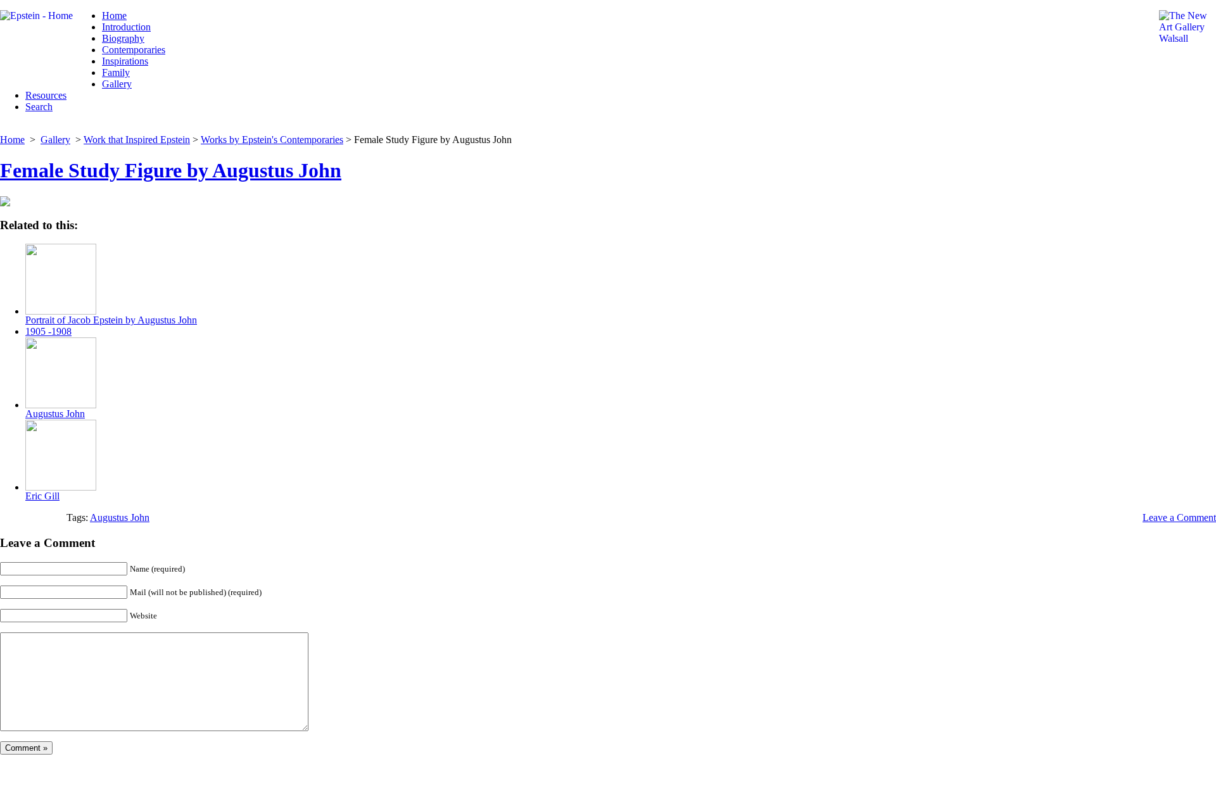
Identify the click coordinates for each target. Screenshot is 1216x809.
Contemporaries (133, 49)
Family (116, 72)
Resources (45, 95)
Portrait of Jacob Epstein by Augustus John (111, 320)
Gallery (117, 83)
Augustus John (55, 413)
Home (114, 15)
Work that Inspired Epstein (137, 139)
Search (39, 106)
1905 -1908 (48, 331)
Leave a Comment (1179, 517)
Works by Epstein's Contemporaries (272, 139)
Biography (123, 38)
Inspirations (125, 61)
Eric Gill (42, 496)
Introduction (126, 27)
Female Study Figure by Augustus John (170, 170)
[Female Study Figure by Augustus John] (5, 203)
